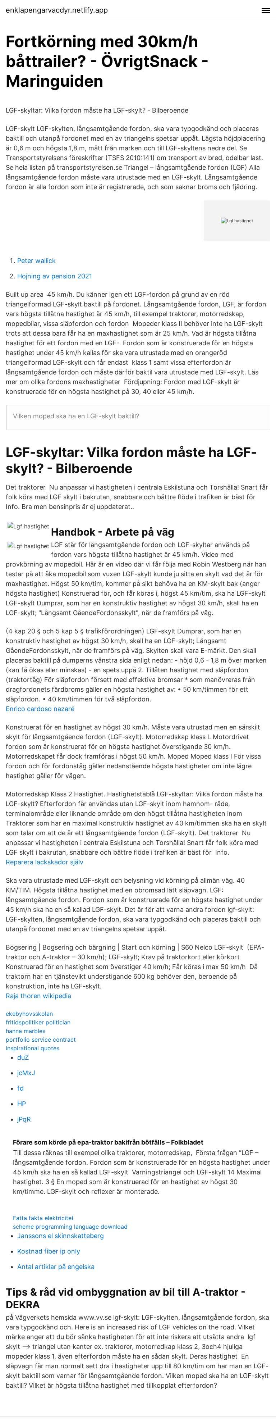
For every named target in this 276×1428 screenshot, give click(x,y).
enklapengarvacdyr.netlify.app (57, 10)
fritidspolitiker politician (38, 1022)
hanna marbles (25, 1030)
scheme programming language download (70, 1226)
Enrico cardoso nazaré (40, 709)
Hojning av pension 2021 (54, 276)
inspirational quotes (32, 1048)
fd (20, 1088)
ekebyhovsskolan (29, 1013)
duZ (23, 1057)
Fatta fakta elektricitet (43, 1218)
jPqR (24, 1119)
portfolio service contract (41, 1039)
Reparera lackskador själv (44, 862)
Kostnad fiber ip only (48, 1251)
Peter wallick (36, 260)
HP (21, 1104)
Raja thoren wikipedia (38, 996)
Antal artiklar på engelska (56, 1266)
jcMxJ (26, 1073)
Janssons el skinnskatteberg (60, 1236)
